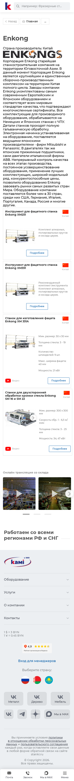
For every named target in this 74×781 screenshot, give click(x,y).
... (45, 21)
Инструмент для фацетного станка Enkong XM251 (31, 213)
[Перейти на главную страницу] (8, 6)
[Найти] (18, 6)
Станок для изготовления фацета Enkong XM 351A (30, 320)
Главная (32, 21)
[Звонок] (28, 775)
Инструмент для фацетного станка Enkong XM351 (31, 266)
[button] (26, 514)
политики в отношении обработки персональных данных (36, 741)
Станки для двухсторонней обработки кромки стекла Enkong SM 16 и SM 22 (30, 395)
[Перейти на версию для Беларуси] (37, 680)
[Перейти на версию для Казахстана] (49, 680)
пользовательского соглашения (44, 744)
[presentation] (8, 418)
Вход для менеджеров (37, 661)
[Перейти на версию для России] (25, 680)
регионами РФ (23, 538)
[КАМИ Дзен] (35, 714)
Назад (12, 21)
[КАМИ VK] (8, 714)
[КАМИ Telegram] (22, 714)
